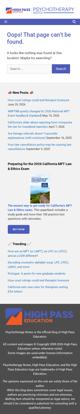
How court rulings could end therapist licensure (38, 100)
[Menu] (40, 22)
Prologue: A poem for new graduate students (37, 273)
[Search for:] (29, 69)
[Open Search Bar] (74, 22)
